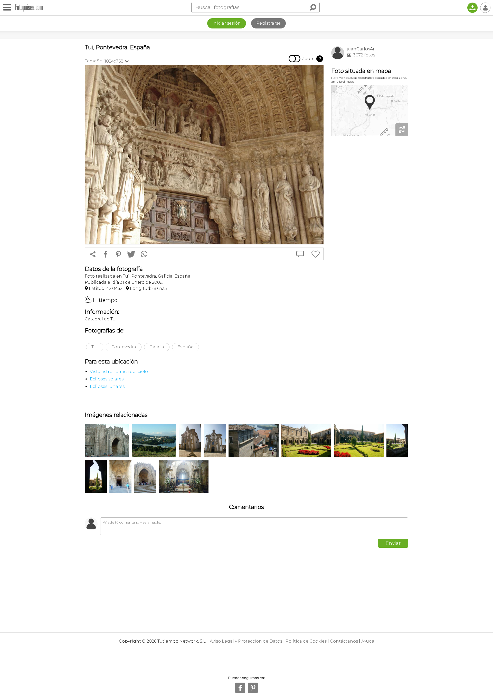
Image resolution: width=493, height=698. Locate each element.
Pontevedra (123, 347)
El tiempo (101, 300)
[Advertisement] (369, 218)
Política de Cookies (306, 641)
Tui (94, 347)
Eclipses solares (107, 379)
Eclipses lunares (107, 386)
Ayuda (367, 641)
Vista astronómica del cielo (119, 371)
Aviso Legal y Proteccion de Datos (246, 641)
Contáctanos (344, 641)
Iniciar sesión (226, 23)
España (185, 347)
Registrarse (268, 23)
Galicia (156, 347)
